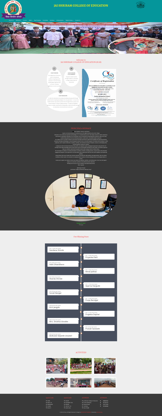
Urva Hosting (99, 412)
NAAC (30, 20)
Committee (45, 20)
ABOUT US (49, 402)
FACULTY (49, 407)
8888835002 (105, 400)
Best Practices (37, 20)
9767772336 (105, 404)
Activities (52, 20)
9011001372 (105, 402)
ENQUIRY (67, 404)
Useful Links (68, 407)
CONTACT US (68, 406)
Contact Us (77, 20)
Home (5, 20)
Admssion (18, 20)
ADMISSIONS (50, 404)
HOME (48, 400)
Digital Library (69, 20)
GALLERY (67, 400)
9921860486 (105, 406)
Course (24, 20)
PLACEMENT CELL (69, 402)
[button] (12, 38)
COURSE (49, 406)
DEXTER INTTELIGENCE (86, 412)
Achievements (60, 20)
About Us (11, 20)
